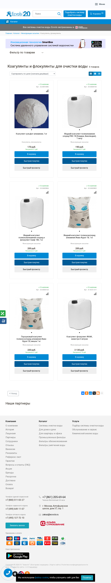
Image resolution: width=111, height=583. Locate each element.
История (10, 429)
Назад (13, 393)
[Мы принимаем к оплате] (39, 541)
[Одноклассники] (86, 393)
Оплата (9, 484)
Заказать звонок (17, 525)
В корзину (31, 154)
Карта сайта (55, 565)
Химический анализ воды (85, 433)
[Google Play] (18, 555)
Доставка (10, 480)
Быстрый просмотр (31, 168)
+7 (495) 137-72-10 (15, 518)
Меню (102, 4)
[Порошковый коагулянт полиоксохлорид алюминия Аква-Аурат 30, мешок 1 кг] (31, 314)
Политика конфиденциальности (74, 565)
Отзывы (10, 445)
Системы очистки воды (51, 425)
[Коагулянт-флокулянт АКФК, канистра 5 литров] (79, 314)
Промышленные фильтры (52, 437)
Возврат (10, 488)
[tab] (31, 129)
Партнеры (11, 437)
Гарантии (10, 461)
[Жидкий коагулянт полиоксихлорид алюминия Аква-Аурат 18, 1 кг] (79, 213)
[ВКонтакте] (82, 393)
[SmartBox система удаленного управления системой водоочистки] (55, 43)
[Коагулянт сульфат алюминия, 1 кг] (31, 111)
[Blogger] (98, 393)
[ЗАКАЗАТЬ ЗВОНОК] (8, 573)
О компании (12, 425)
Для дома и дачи (47, 429)
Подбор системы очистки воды (88, 425)
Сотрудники (12, 441)
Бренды (10, 472)
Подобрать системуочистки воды (74, 13)
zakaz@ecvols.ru (50, 514)
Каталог (14, 22)
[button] (91, 74)
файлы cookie (42, 577)
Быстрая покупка (31, 161)
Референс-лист (13, 457)
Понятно (87, 577)
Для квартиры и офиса (50, 433)
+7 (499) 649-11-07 (15, 509)
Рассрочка (11, 476)
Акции (9, 468)
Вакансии (10, 449)
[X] (94, 393)
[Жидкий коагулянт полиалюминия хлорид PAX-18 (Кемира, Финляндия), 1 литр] (79, 111)
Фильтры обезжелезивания (53, 441)
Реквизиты (11, 453)
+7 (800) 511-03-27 (15, 500)
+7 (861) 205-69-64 (54, 497)
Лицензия (11, 433)
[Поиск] (59, 13)
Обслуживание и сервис (84, 429)
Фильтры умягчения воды (52, 445)
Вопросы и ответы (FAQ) (18, 465)
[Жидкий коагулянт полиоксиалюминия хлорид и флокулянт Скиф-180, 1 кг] (31, 213)
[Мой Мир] (90, 393)
